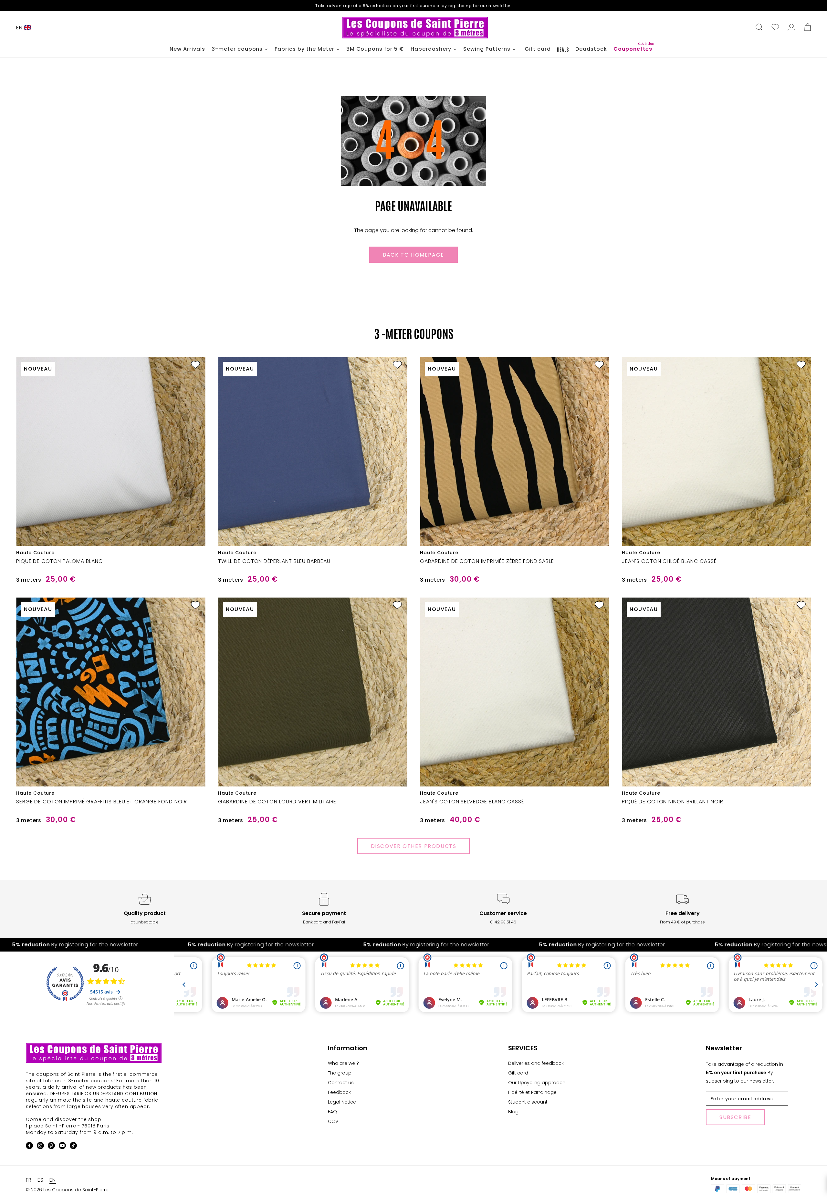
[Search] (759, 28)
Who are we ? (343, 1063)
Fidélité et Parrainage (532, 1092)
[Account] (791, 28)
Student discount (528, 1102)
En (19, 27)
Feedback (339, 1092)
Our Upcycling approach (536, 1082)
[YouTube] (62, 1146)
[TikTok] (73, 1146)
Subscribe (735, 1117)
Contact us (341, 1082)
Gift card (518, 1073)
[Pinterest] (51, 1146)
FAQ (332, 1111)
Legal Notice (342, 1102)
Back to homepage (413, 255)
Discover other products (413, 846)
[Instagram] (40, 1146)
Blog (513, 1111)
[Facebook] (29, 1146)
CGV (333, 1121)
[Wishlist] (775, 28)
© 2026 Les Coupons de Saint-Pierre (67, 1190)
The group (339, 1073)
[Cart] (807, 28)
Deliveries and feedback (536, 1063)
